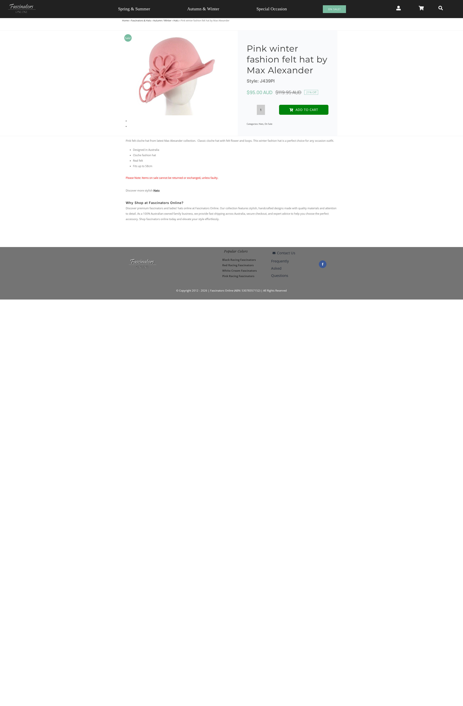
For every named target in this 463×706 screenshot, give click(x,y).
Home (125, 20)
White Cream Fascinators (239, 270)
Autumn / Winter (162, 20)
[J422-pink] (174, 73)
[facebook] (322, 264)
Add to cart (307, 110)
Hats (176, 20)
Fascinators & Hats (141, 20)
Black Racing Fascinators (239, 260)
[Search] (440, 8)
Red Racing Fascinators (238, 265)
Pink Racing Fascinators (238, 276)
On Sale (268, 123)
